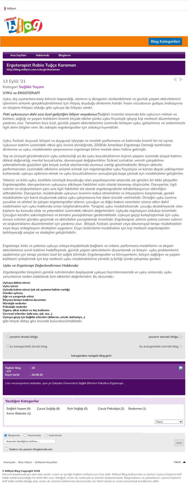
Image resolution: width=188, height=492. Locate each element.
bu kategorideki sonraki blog (158, 346)
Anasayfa (9, 462)
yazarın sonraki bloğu (163, 336)
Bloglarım (64, 55)
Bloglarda (14, 435)
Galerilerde (55, 435)
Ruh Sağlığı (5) (77, 408)
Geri (175, 79)
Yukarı (177, 462)
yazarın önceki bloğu (24, 336)
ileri (181, 79)
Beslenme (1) (137, 408)
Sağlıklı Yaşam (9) (18, 408)
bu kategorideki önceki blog (28, 346)
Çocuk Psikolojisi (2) (111, 408)
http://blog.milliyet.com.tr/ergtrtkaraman (33, 69)
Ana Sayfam (18, 55)
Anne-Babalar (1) (18, 413)
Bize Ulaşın (25, 462)
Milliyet (11, 8)
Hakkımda (42, 55)
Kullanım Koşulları (46, 462)
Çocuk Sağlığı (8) (48, 408)
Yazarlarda (34, 435)
